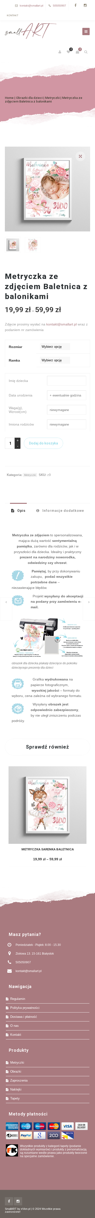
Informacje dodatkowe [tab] (62, 511)
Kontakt (12, 15)
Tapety (15, 1098)
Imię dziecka (18, 381)
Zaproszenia (19, 1080)
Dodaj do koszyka (43, 443)
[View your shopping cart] (77, 51)
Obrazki (15, 1071)
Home (9, 98)
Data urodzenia (20, 395)
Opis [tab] (21, 511)
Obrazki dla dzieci (29, 98)
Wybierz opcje (47, 859)
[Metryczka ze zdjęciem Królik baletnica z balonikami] (6, 609)
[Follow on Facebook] (75, 6)
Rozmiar (15, 347)
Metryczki (52, 98)
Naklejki (15, 1089)
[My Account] (60, 51)
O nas (14, 1026)
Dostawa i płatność (23, 1017)
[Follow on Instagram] (85, 6)
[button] (80, 156)
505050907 (59, 5)
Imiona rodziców (21, 424)
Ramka (14, 360)
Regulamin (17, 999)
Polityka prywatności (24, 1008)
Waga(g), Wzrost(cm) (18, 410)
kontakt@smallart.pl (31, 5)
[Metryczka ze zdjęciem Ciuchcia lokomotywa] (89, 609)
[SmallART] (31, 31)
